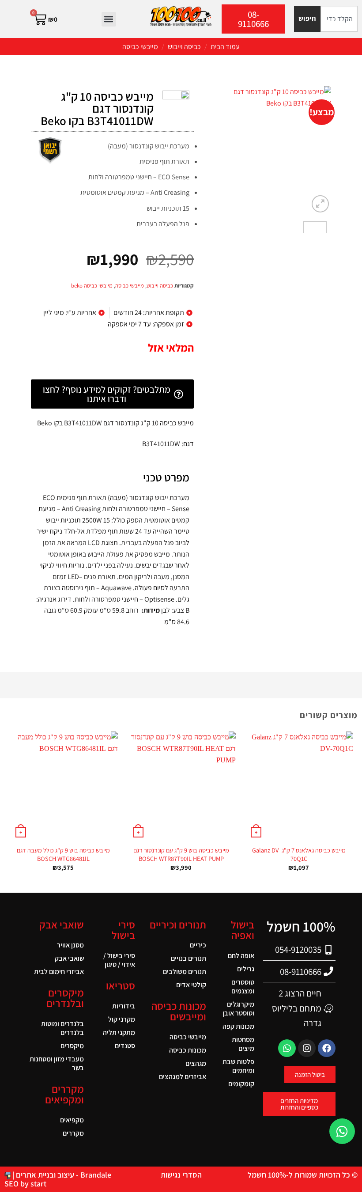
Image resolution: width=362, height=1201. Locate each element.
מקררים (73, 1133)
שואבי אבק (69, 958)
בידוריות (123, 1006)
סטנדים (125, 1045)
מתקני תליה (119, 1032)
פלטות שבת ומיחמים (238, 1066)
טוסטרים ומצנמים (242, 986)
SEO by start (25, 1183)
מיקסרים (72, 1045)
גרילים (245, 969)
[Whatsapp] (287, 1048)
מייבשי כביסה (140, 46)
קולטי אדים (191, 984)
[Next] (210, 150)
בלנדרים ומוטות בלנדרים (62, 1028)
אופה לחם (241, 955)
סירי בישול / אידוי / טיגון (119, 960)
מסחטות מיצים (243, 1044)
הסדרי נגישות (181, 1175)
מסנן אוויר (70, 945)
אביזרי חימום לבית (59, 971)
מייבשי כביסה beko (92, 285)
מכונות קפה (238, 1026)
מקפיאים (72, 1120)
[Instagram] (307, 1048)
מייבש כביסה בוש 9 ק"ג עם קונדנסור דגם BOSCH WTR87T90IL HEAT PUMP (181, 854)
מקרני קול (121, 1019)
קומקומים (241, 1083)
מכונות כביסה (187, 1050)
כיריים (198, 945)
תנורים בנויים (188, 958)
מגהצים (195, 1063)
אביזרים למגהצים (182, 1076)
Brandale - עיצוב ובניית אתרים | (61, 1175)
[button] (109, 19)
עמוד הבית (225, 46)
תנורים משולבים (184, 971)
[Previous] (317, 150)
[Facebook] (327, 1048)
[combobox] (339, 18)
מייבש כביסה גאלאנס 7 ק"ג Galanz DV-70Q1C (299, 854)
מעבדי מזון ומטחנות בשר (57, 1063)
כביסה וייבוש (184, 46)
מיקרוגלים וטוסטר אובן (238, 1009)
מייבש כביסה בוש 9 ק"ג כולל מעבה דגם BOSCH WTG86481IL (63, 854)
